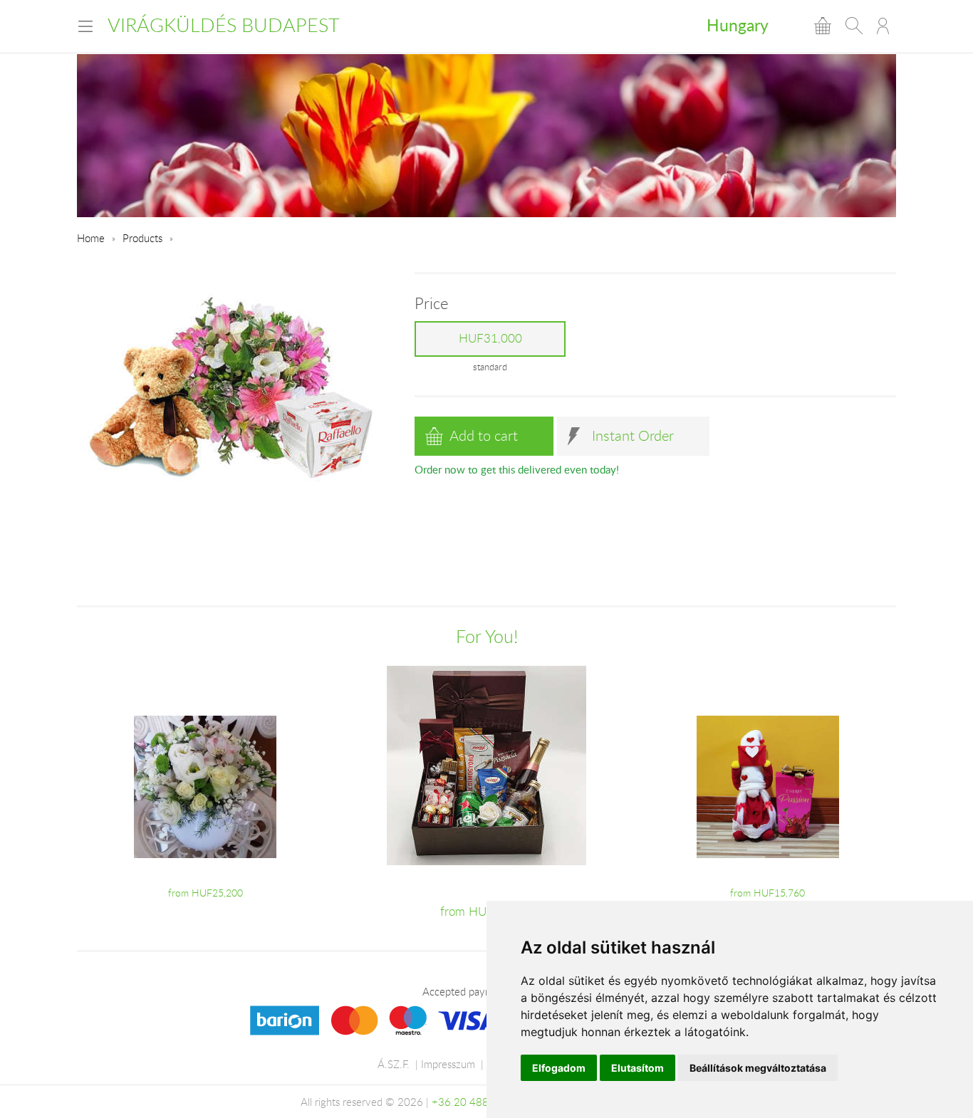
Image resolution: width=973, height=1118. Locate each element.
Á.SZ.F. (394, 1064)
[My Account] (883, 25)
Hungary (738, 25)
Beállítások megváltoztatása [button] (758, 1068)
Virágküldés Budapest (224, 25)
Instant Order (633, 435)
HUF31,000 (490, 338)
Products (142, 238)
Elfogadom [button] (559, 1068)
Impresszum (448, 1064)
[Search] (854, 25)
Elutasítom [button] (637, 1068)
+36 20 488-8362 (475, 1102)
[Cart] (822, 25)
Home (91, 238)
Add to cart (483, 435)
